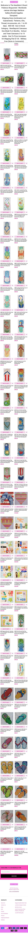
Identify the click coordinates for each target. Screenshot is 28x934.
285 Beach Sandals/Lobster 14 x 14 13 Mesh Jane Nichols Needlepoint (21, 534)
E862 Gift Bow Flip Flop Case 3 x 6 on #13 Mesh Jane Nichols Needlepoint (20, 66)
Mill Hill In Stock (18, 907)
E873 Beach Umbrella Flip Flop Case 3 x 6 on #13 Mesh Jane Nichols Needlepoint (20, 411)
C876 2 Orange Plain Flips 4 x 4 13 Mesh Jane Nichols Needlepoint (20, 803)
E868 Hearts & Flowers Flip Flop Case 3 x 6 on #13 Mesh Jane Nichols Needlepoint (6, 486)
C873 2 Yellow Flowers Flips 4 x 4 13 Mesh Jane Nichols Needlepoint (6, 779)
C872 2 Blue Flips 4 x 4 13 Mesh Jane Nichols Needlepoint (19, 754)
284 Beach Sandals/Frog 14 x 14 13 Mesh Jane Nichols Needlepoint (6, 559)
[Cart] (26, 1)
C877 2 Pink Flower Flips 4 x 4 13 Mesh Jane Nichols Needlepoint (6, 828)
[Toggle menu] (2, 2)
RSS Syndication (4, 913)
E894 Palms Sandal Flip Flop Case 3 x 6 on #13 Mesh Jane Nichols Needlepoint (6, 167)
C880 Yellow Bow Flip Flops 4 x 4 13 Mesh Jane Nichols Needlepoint (20, 706)
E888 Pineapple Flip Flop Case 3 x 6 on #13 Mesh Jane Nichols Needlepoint (6, 240)
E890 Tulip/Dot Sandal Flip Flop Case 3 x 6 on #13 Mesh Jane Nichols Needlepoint (6, 215)
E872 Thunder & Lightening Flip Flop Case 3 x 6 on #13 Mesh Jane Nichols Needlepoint (6, 436)
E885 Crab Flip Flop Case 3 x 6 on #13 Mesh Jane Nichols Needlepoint (21, 264)
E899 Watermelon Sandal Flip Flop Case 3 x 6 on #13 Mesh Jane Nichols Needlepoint (20, 91)
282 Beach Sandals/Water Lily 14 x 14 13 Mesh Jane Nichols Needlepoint (6, 583)
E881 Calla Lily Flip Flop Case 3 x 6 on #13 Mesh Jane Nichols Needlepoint (20, 313)
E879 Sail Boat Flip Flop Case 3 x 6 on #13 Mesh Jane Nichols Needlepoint (20, 338)
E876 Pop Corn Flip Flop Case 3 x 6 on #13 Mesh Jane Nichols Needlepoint (6, 387)
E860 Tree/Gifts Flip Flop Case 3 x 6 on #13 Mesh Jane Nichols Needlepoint (6, 681)
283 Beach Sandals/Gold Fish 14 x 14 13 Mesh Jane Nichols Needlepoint (21, 559)
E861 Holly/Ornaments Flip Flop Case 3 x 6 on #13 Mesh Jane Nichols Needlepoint (6, 91)
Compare (12, 63)
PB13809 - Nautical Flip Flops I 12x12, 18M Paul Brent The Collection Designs (6, 510)
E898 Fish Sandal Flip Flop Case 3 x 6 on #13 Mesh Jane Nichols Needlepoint (6, 115)
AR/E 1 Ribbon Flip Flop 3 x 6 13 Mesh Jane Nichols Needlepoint (6, 852)
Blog (2, 907)
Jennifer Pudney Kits (19, 912)
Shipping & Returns (5, 917)
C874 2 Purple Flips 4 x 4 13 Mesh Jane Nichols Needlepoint (20, 779)
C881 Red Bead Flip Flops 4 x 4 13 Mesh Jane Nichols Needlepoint (6, 706)
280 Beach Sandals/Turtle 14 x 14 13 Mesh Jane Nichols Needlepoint (6, 608)
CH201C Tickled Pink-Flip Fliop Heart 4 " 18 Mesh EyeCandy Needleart (6, 534)
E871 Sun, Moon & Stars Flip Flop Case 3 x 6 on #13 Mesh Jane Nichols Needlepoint (20, 435)
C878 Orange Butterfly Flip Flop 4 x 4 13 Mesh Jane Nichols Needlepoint (20, 828)
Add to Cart (6, 63)
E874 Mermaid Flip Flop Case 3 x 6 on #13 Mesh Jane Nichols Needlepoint (6, 411)
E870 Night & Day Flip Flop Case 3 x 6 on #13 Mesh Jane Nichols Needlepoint (6, 461)
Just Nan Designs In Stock (20, 905)
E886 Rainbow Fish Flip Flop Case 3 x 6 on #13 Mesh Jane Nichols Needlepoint (6, 264)
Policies (2, 915)
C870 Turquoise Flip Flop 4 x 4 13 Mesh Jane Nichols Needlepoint (20, 730)
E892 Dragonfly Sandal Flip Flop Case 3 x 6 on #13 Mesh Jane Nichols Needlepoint (6, 191)
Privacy (2, 911)
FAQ (2, 909)
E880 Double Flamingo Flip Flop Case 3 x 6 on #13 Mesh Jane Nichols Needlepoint (6, 338)
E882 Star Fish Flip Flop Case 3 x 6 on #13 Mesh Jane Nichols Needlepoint (6, 313)
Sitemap (3, 919)
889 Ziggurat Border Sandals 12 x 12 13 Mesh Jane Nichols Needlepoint (7, 632)
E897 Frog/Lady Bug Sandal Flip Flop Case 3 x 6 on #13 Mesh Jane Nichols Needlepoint (20, 116)
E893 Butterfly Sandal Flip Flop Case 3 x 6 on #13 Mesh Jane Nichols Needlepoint (20, 167)
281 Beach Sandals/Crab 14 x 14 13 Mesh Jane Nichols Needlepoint (20, 583)
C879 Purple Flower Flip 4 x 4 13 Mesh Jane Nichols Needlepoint (6, 730)
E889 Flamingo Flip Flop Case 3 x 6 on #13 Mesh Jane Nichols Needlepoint (20, 215)
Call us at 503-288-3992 (14, 891)
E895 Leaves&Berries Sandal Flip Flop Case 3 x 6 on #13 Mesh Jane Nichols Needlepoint (20, 142)
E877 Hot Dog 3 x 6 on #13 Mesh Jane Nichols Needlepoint (20, 362)
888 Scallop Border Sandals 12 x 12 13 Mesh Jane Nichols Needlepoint (21, 608)
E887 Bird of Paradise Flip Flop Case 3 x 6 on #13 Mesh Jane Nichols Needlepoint (20, 240)
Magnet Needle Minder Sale (20, 902)
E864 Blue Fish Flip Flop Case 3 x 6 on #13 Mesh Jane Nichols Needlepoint (20, 657)
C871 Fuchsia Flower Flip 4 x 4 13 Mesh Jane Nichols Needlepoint (6, 754)
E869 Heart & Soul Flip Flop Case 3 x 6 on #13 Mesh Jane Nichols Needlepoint (20, 461)
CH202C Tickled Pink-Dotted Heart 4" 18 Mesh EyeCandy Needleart (20, 510)
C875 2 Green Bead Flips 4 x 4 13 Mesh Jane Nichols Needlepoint (6, 803)
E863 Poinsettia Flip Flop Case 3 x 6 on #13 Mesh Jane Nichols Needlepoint (6, 66)
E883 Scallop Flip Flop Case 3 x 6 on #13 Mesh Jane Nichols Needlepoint (20, 289)
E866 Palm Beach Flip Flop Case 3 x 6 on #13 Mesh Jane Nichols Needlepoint (20, 632)
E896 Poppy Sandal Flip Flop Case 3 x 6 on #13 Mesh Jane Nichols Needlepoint (6, 141)
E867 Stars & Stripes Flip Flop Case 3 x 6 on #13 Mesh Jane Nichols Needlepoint (20, 486)
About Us (3, 902)
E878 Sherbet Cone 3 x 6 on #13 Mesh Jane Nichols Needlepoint (6, 362)
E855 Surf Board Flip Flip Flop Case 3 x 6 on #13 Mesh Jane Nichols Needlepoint (20, 681)
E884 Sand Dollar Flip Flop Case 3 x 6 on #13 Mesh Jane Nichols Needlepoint (6, 289)
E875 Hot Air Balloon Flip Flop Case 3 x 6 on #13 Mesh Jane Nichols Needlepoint (21, 387)
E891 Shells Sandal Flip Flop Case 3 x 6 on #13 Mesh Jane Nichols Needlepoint (20, 191)
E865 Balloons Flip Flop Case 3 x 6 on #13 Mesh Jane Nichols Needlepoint (6, 657)
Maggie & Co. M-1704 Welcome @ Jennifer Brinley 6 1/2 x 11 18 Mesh (20, 852)
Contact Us (3, 905)
